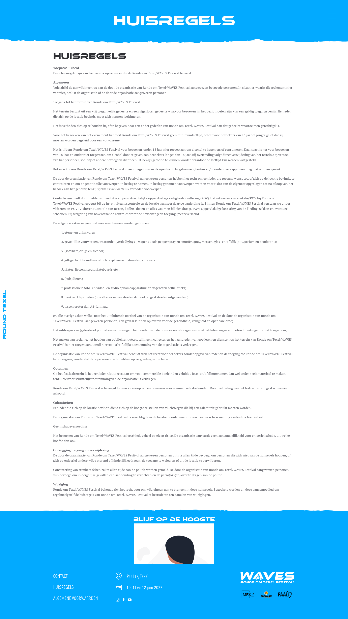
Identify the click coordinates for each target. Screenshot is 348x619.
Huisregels (63, 587)
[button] (332, 16)
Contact (60, 576)
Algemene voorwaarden (75, 598)
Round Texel (4, 314)
